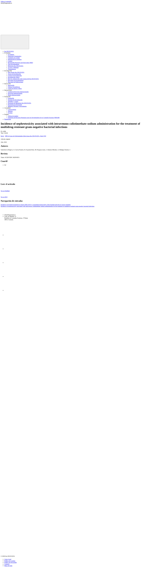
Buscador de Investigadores (16, 80)
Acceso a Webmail (13, 67)
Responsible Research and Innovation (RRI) (20, 62)
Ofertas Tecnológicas (14, 87)
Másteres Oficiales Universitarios (17, 106)
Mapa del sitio (8, 565)
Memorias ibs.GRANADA (15, 66)
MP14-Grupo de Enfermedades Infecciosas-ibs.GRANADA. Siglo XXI (25, 136)
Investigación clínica (13, 77)
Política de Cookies (9, 561)
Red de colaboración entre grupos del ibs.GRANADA (23, 79)
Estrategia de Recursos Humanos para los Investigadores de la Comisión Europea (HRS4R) (34, 117)
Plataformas (7, 119)
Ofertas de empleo (13, 116)
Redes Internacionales (14, 95)
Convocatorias (12, 109)
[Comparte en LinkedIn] (68, 180)
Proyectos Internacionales (15, 93)
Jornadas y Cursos (13, 101)
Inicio (2, 136)
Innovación (11, 85)
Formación (11, 98)
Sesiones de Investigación (15, 100)
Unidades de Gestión (14, 58)
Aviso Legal (7, 559)
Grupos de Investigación (15, 75)
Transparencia (12, 69)
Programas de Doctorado (15, 104)
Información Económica (15, 59)
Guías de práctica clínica (15, 88)
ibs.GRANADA (9, 51)
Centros (10, 61)
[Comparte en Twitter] (41, 180)
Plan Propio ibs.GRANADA (16, 72)
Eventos (10, 113)
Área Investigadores (13, 64)
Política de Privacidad (10, 562)
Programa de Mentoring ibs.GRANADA (19, 103)
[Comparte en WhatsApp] (96, 180)
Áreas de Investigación (14, 74)
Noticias (10, 111)
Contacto (6, 564)
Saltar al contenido (6, 1)
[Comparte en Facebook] (14, 180)
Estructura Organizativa (14, 56)
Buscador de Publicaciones (15, 82)
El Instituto (11, 54)
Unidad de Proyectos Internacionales (18, 92)
